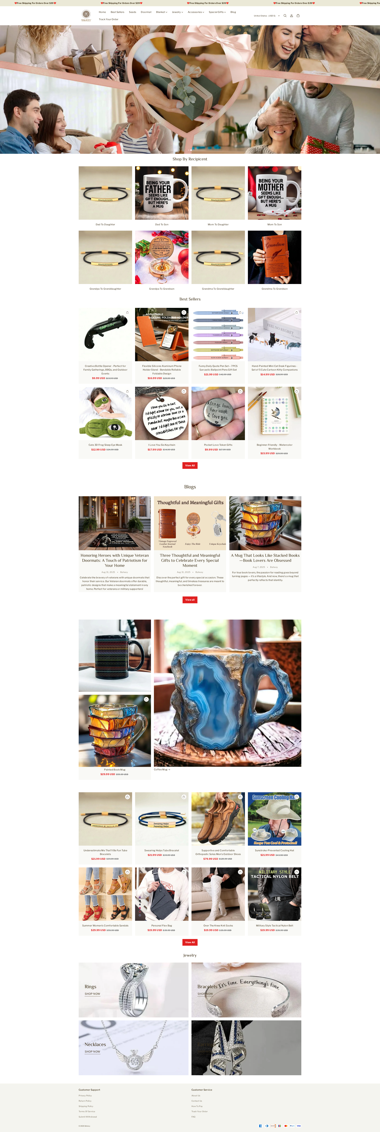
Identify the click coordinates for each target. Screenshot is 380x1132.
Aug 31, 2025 (108, 572)
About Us (195, 1095)
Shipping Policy (86, 1106)
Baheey (124, 572)
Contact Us (196, 1101)
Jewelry (176, 12)
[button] (285, 16)
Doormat (146, 12)
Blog (233, 12)
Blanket (160, 12)
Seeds (132, 12)
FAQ (193, 1117)
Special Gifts (216, 12)
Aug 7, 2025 (259, 567)
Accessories (195, 12)
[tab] (189, 150)
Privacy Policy (85, 1095)
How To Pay (197, 1106)
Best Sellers (117, 12)
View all (189, 599)
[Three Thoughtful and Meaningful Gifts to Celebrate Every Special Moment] (190, 523)
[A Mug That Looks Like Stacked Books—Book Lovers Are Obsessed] (265, 523)
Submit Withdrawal (88, 1117)
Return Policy (85, 1101)
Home (102, 12)
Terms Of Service (87, 1111)
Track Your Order (108, 19)
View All (190, 465)
